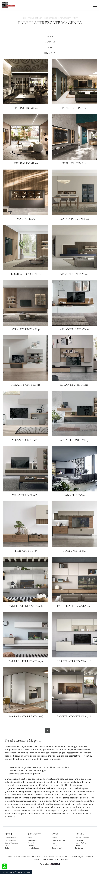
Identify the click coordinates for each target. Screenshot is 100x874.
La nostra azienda (82, 838)
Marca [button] (50, 36)
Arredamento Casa (35, 18)
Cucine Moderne (11, 838)
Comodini (31, 845)
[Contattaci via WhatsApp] (4, 866)
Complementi (57, 848)
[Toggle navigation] (94, 5)
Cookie (11, 872)
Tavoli (7, 845)
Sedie (7, 848)
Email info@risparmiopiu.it (82, 857)
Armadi (31, 843)
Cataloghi (79, 840)
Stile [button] (50, 47)
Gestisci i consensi (24, 872)
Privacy (4, 872)
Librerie (54, 845)
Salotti (54, 838)
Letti (30, 838)
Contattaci (79, 848)
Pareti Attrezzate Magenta (68, 18)
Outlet (77, 845)
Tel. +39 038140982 (63, 857)
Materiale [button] (50, 42)
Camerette (32, 840)
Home (24, 18)
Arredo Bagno (33, 848)
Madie (54, 843)
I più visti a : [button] (50, 53)
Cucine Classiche (11, 843)
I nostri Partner (81, 843)
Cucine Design (10, 840)
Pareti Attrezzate (50, 18)
